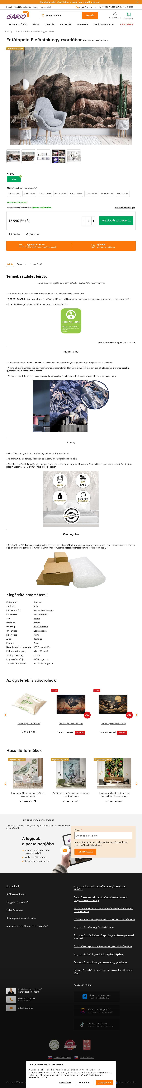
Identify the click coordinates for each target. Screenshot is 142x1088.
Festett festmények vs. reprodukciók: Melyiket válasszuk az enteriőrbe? (103, 910)
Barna (37, 618)
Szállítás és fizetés (23, 7)
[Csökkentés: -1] (84, 221)
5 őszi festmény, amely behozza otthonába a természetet (104, 919)
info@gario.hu (25, 1008)
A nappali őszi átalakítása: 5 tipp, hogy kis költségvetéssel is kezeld (104, 937)
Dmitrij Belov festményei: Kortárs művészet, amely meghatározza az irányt (100, 899)
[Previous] (6, 783)
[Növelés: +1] (93, 221)
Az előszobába (41, 626)
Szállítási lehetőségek (125, 207)
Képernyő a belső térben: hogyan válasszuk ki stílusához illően (103, 972)
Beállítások (65, 1082)
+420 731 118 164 (26, 998)
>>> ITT (43, 1077)
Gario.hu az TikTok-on (100, 1024)
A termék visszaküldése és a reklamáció (27, 926)
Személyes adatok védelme (21, 918)
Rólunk (9, 7)
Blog (35, 7)
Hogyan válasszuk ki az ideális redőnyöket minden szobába (100, 888)
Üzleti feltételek (14, 910)
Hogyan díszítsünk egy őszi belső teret (94, 927)
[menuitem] (18, 24)
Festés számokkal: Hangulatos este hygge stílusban (101, 962)
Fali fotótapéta (41, 614)
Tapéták (38, 602)
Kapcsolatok (45, 7)
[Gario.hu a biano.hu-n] (87, 1046)
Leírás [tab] (10, 264)
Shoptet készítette (127, 1082)
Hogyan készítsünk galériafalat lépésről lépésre (98, 954)
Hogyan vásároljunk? (17, 902)
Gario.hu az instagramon (100, 1010)
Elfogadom (105, 1082)
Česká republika (87, 1057)
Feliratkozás (85, 852)
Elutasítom (84, 1082)
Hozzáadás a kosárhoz (116, 220)
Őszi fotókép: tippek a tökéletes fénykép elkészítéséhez (103, 946)
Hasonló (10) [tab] (36, 264)
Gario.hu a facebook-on (100, 996)
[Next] (136, 783)
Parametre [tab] (21, 264)
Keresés (90, 15)
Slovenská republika (62, 1057)
